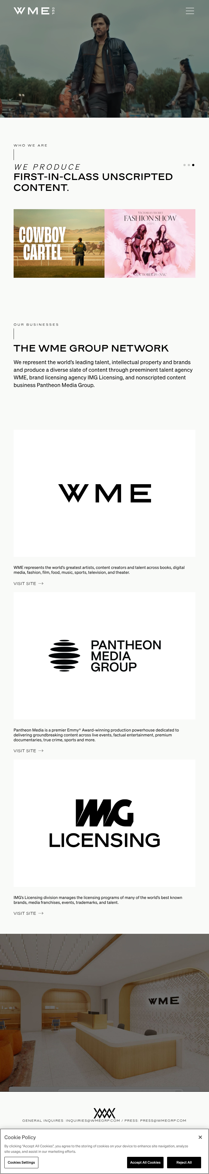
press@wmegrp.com (163, 1120)
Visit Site (25, 583)
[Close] (200, 1137)
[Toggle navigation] (190, 11)
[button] (184, 165)
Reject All (184, 1162)
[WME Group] (98, 10)
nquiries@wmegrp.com (93, 1120)
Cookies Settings (21, 1162)
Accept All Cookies (145, 1162)
